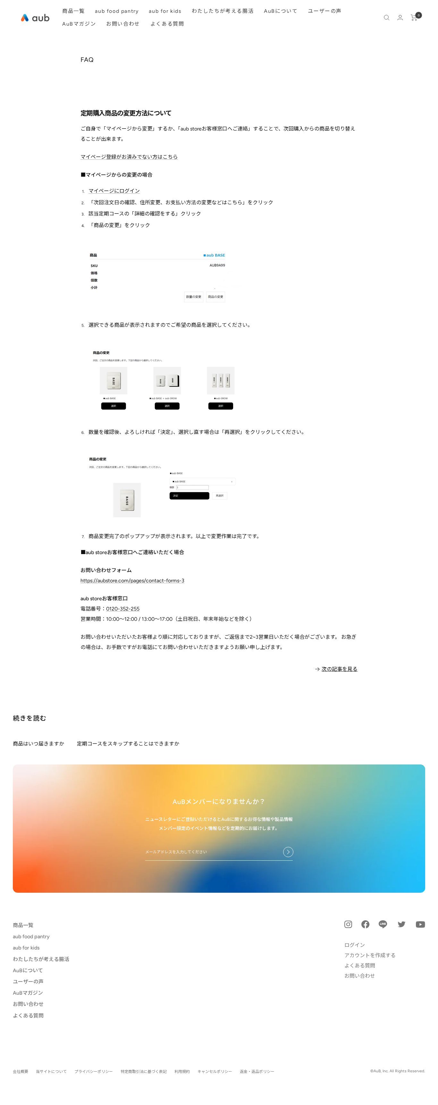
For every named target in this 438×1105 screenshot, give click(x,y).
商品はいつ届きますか (38, 744)
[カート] (414, 17)
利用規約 (182, 1071)
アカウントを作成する (370, 955)
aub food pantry (117, 11)
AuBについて (281, 11)
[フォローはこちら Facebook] (365, 924)
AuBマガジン (79, 24)
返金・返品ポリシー (257, 1071)
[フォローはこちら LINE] (383, 924)
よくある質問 (167, 24)
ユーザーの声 (325, 11)
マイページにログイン (114, 191)
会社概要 (20, 1071)
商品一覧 (73, 11)
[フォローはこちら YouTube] (420, 924)
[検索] (387, 18)
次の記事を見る (340, 669)
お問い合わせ (123, 24)
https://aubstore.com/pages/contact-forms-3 (132, 581)
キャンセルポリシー (215, 1071)
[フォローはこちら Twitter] (402, 924)
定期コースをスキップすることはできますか (128, 744)
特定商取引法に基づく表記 (144, 1071)
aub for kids (165, 11)
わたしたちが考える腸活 (223, 11)
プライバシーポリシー (93, 1071)
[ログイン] (400, 17)
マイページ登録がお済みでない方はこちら (129, 157)
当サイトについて (51, 1071)
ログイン (354, 945)
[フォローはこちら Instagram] (348, 924)
